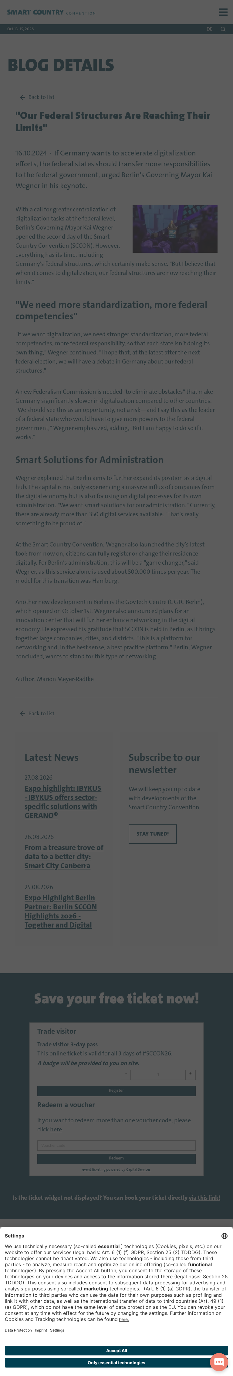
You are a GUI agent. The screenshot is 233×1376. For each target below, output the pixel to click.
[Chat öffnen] (219, 1362)
